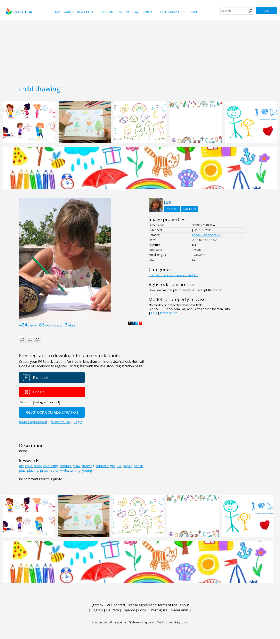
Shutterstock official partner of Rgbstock (116, 622)
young (87, 470)
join (266, 11)
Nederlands (180, 610)
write (64, 470)
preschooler (49, 470)
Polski (142, 610)
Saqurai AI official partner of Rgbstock (165, 622)
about (184, 605)
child (28, 466)
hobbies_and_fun (186, 275)
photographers (171, 12)
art (21, 466)
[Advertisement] (140, 51)
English (97, 610)
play (22, 470)
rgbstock (22, 12)
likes (71, 325)
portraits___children (162, 275)
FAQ (135, 12)
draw (76, 466)
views (32, 325)
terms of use (168, 313)
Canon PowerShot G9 (206, 235)
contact (148, 12)
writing (75, 470)
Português (159, 610)
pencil (138, 466)
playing (32, 470)
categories (64, 12)
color (38, 466)
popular (106, 12)
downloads (53, 325)
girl (112, 466)
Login (192, 12)
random (122, 12)
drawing (88, 466)
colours (65, 466)
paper (127, 466)
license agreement (141, 605)
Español (128, 610)
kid (119, 466)
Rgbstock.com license (171, 284)
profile (172, 209)
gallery (190, 209)
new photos (86, 12)
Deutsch (112, 610)
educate (102, 466)
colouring (50, 466)
